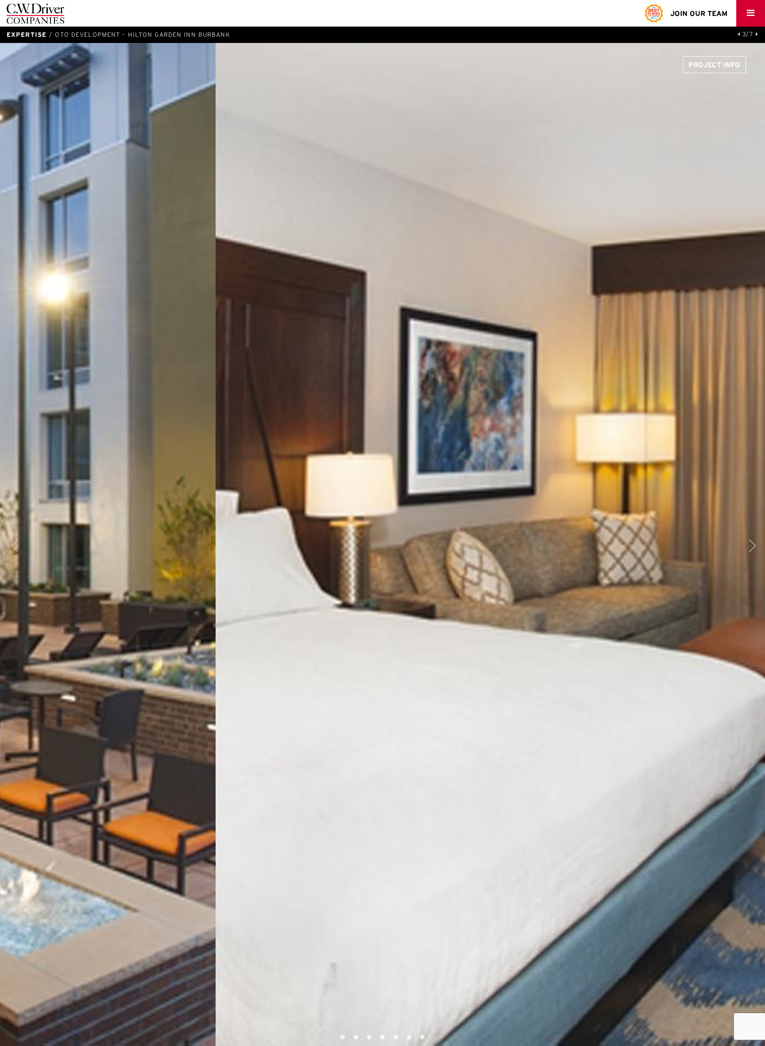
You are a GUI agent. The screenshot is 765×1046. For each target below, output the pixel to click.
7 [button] (429, 1037)
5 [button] (402, 1037)
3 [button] (375, 1037)
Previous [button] (15, 544)
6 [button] (415, 1037)
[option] (382, 544)
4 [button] (389, 1037)
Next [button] (749, 544)
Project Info (714, 65)
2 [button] (362, 1037)
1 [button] (349, 1037)
